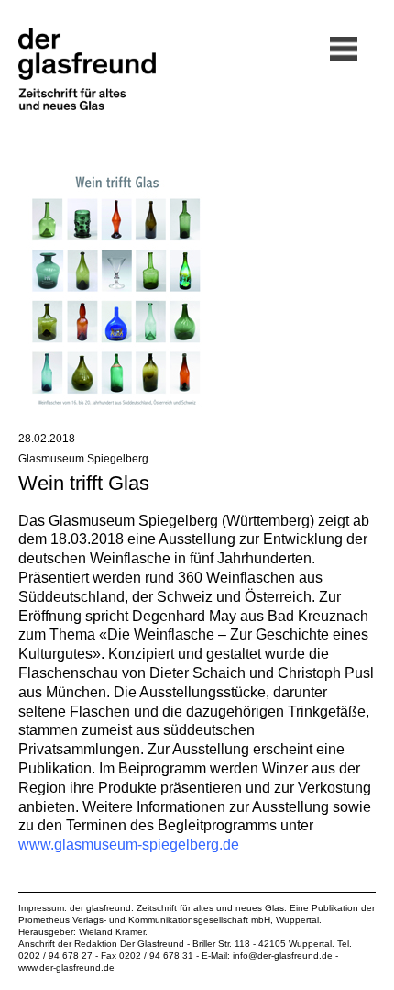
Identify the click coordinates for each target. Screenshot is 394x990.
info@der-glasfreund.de (283, 956)
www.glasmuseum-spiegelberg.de (128, 844)
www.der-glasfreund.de (66, 967)
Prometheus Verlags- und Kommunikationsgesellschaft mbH (144, 920)
